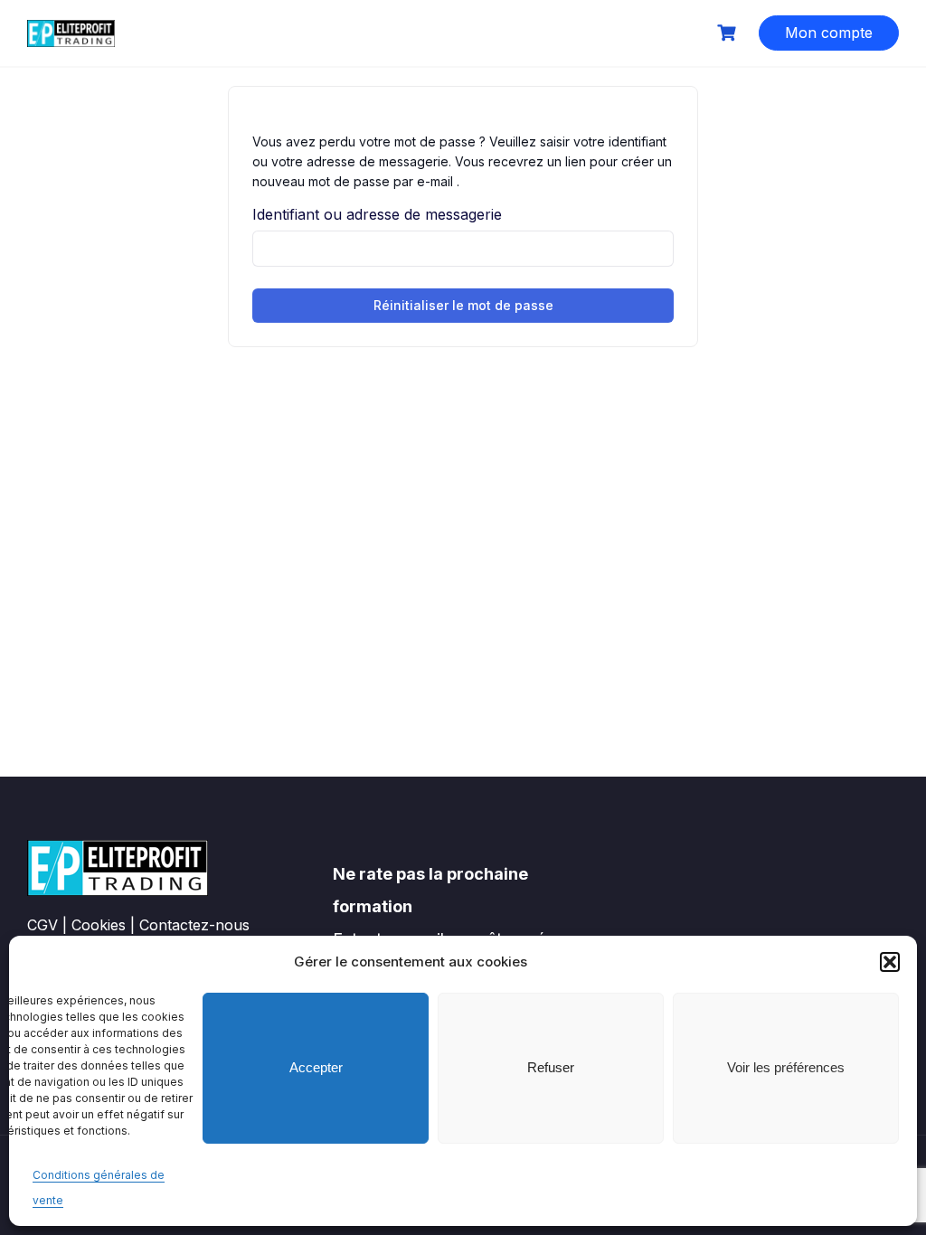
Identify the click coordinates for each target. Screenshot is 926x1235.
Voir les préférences (786, 1067)
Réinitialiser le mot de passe (463, 305)
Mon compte (829, 33)
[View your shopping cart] (729, 33)
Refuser (550, 1067)
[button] (890, 962)
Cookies (98, 925)
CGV (42, 925)
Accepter (316, 1067)
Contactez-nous (194, 925)
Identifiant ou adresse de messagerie (377, 214)
